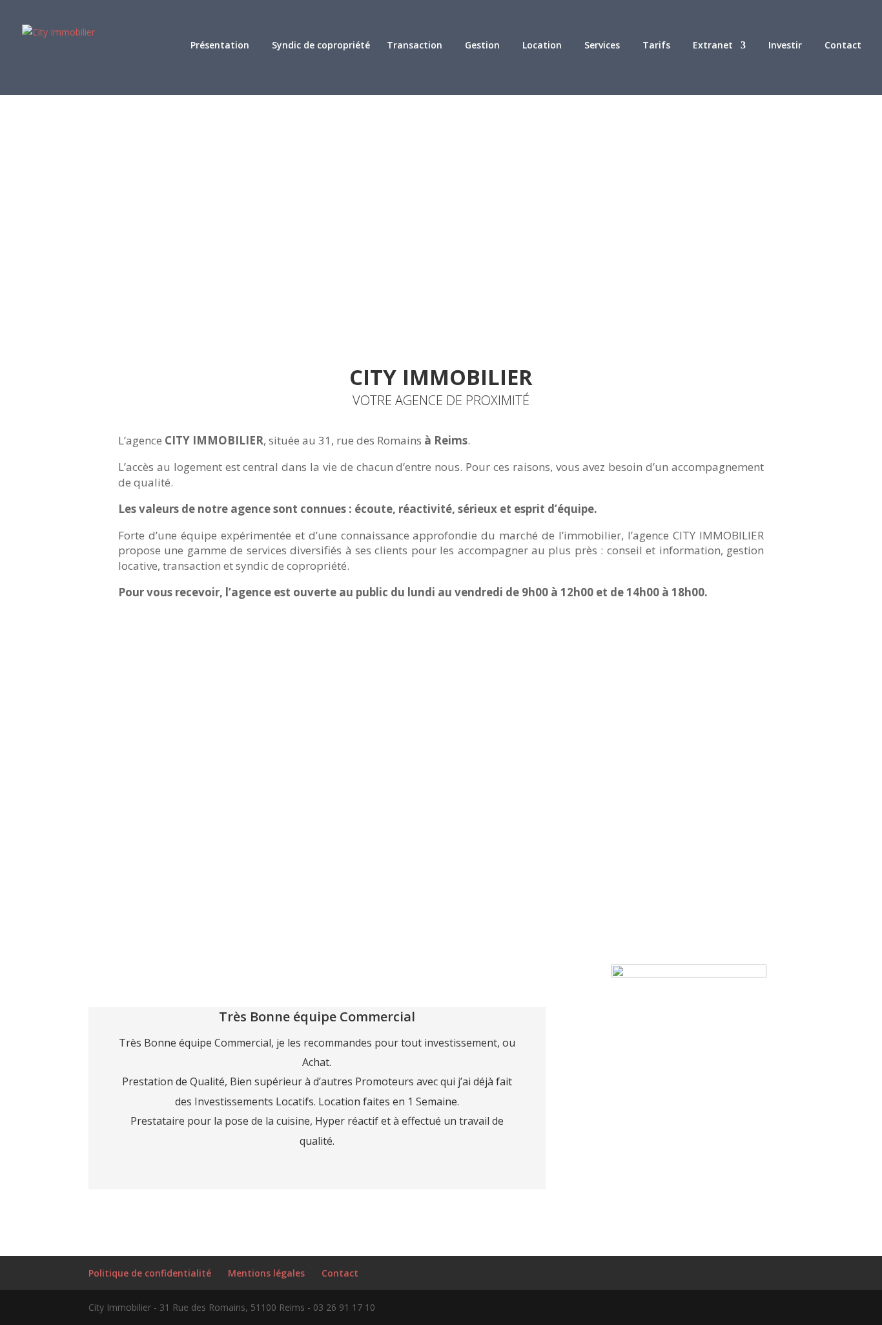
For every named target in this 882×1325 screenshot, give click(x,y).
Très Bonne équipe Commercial (317, 1016)
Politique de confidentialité (149, 1273)
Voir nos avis (689, 1186)
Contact (340, 1273)
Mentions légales (266, 1273)
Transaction (414, 46)
